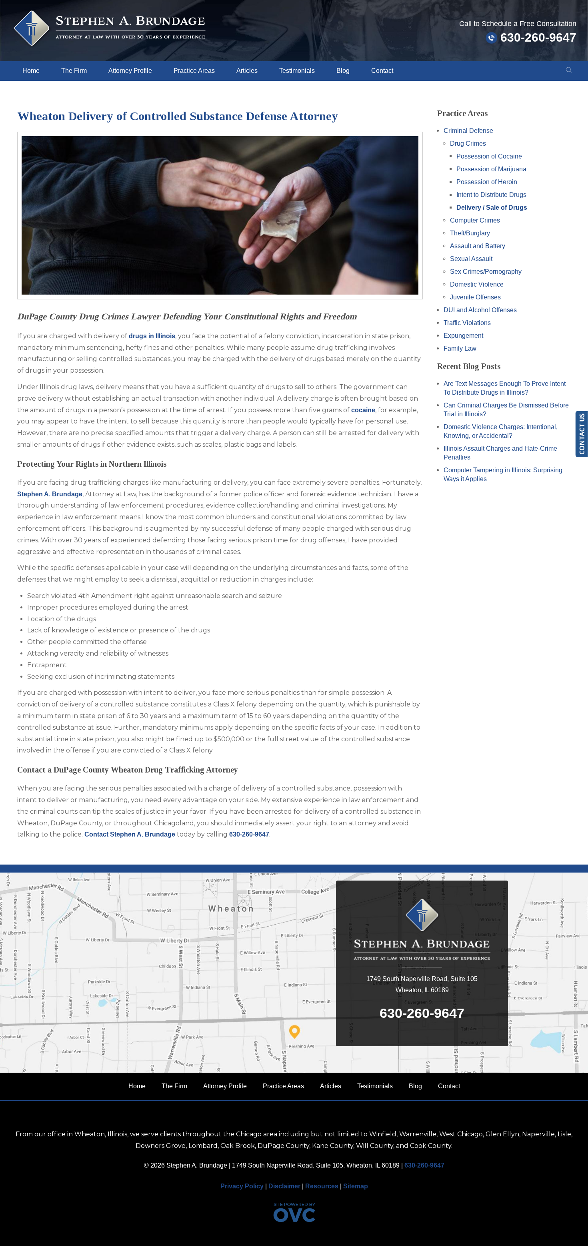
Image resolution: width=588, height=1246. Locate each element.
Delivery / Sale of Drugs (491, 207)
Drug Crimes (468, 143)
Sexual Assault (471, 258)
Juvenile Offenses (475, 297)
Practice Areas (194, 70)
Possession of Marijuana (491, 169)
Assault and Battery (477, 246)
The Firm (74, 70)
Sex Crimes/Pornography (486, 271)
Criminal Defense (468, 130)
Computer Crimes (475, 220)
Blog (343, 70)
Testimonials (297, 70)
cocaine (363, 410)
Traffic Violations (467, 322)
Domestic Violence (477, 284)
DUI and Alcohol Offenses (480, 310)
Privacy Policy (242, 1186)
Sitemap (355, 1186)
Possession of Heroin (486, 182)
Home (31, 70)
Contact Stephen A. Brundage (129, 834)
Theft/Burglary (470, 233)
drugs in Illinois (152, 336)
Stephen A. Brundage (49, 494)
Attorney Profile (130, 70)
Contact (382, 70)
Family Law (460, 348)
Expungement (463, 335)
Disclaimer (284, 1186)
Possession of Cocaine (489, 156)
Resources (321, 1186)
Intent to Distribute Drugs (491, 194)
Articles (247, 70)
